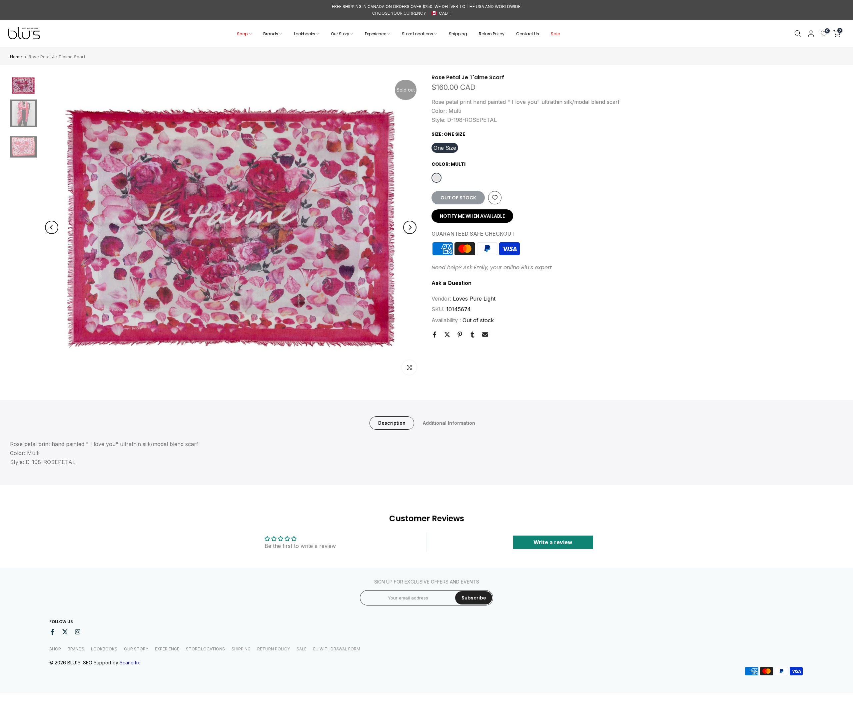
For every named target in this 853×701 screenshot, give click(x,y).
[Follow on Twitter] (65, 632)
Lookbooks (304, 34)
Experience (375, 34)
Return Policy (491, 34)
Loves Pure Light (474, 298)
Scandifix (130, 662)
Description (392, 422)
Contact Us (527, 34)
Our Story (340, 34)
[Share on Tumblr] (472, 335)
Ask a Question (451, 283)
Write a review (552, 542)
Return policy (273, 648)
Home (16, 57)
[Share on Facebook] (434, 335)
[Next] (410, 227)
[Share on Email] (485, 335)
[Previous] (51, 227)
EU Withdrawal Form (336, 648)
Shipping (458, 34)
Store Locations (417, 34)
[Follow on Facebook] (52, 632)
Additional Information (449, 422)
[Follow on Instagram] (78, 632)
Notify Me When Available (472, 216)
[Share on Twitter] (447, 335)
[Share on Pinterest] (460, 335)
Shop (242, 34)
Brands (270, 34)
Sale (555, 34)
